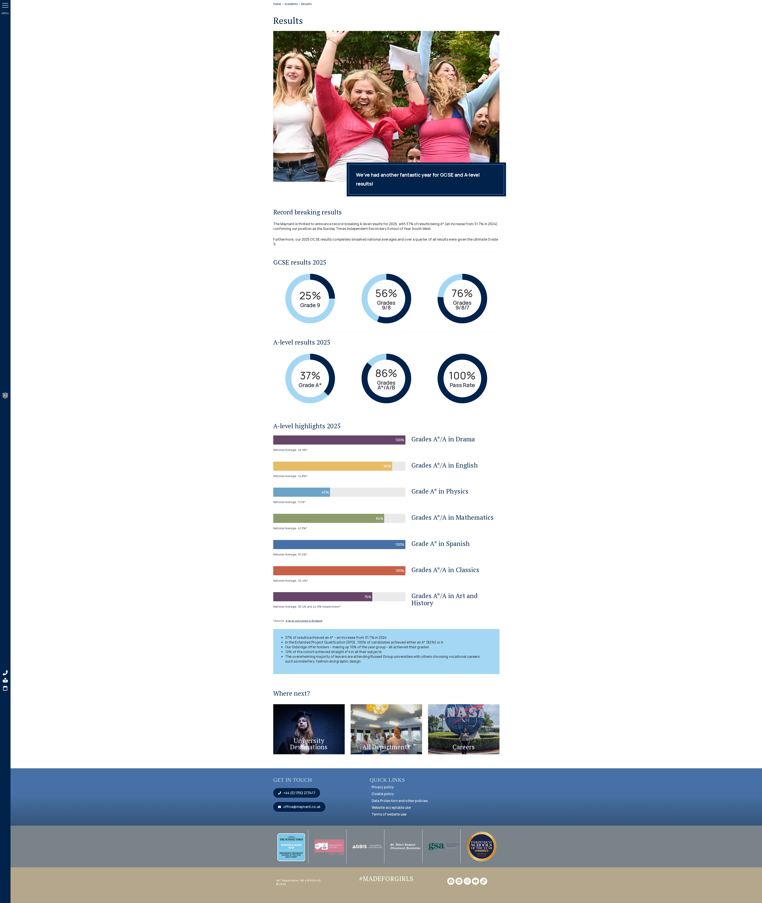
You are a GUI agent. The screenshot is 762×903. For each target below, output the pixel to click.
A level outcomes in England (304, 620)
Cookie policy (383, 794)
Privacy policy (383, 787)
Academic (291, 4)
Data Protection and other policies (400, 800)
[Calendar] (5, 688)
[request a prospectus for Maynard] (5, 680)
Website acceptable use (391, 807)
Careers (463, 747)
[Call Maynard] (5, 673)
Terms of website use (389, 814)
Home (277, 4)
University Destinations (309, 743)
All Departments (386, 747)
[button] (5, 5)
